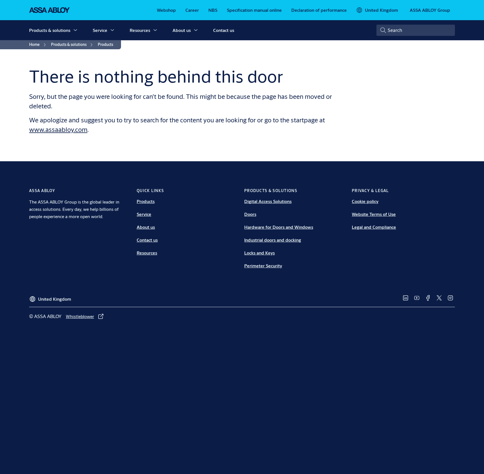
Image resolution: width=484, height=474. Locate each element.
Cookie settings (137, 97)
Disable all (282, 98)
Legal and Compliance (374, 227)
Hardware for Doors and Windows (278, 227)
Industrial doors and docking (272, 240)
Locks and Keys (259, 253)
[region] (244, 81)
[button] (75, 30)
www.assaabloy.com (58, 129)
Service (100, 30)
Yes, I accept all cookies (335, 98)
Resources (140, 30)
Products (146, 201)
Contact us (223, 30)
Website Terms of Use (374, 214)
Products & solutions (49, 30)
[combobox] (415, 30)
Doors (250, 214)
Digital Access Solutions (268, 201)
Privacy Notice (342, 78)
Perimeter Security (263, 265)
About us (182, 30)
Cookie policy (365, 201)
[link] (166, 10)
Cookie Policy (311, 78)
